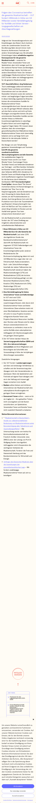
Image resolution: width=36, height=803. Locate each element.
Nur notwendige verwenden (18, 791)
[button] (33, 719)
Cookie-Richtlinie (7, 800)
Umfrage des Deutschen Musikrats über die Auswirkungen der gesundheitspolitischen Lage (18, 464)
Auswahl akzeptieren (18, 796)
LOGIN (32, 3)
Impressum (30, 800)
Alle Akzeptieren (18, 786)
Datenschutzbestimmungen (19, 800)
